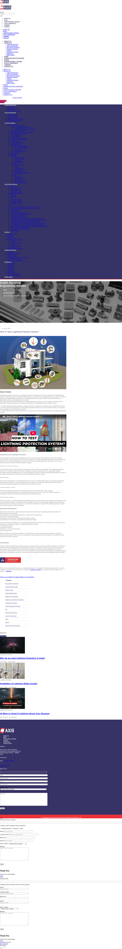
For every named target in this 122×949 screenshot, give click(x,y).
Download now (4, 943)
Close (1, 875)
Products (8, 43)
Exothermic (10, 53)
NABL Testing (11, 55)
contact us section (35, 569)
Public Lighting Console (20, 183)
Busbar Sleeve (14, 230)
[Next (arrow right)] (2, 948)
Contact (7, 26)
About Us (7, 18)
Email (2, 840)
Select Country (4, 787)
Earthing (9, 50)
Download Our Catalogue (14, 58)
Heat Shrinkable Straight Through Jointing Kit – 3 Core (25, 208)
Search (2, 12)
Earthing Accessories (16, 242)
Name (2, 831)
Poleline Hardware (12, 49)
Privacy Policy (7, 743)
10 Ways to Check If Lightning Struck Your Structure (25, 713)
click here (9, 571)
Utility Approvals (10, 23)
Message (2, 846)
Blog (6, 20)
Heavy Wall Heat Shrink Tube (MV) (20, 229)
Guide (6, 56)
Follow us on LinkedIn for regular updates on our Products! (17, 577)
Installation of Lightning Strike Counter (18, 683)
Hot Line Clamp (18, 174)
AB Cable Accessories (13, 47)
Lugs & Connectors (12, 46)
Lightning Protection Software (15, 260)
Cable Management (12, 44)
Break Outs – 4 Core (16, 203)
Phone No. (3, 837)
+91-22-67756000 (8, 761)
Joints (9, 205)
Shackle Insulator (18, 162)
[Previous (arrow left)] (0, 948)
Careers (7, 25)
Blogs (6, 60)
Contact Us (8, 66)
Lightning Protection (12, 52)
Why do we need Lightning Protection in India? (22, 658)
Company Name (4, 834)
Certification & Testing (12, 21)
